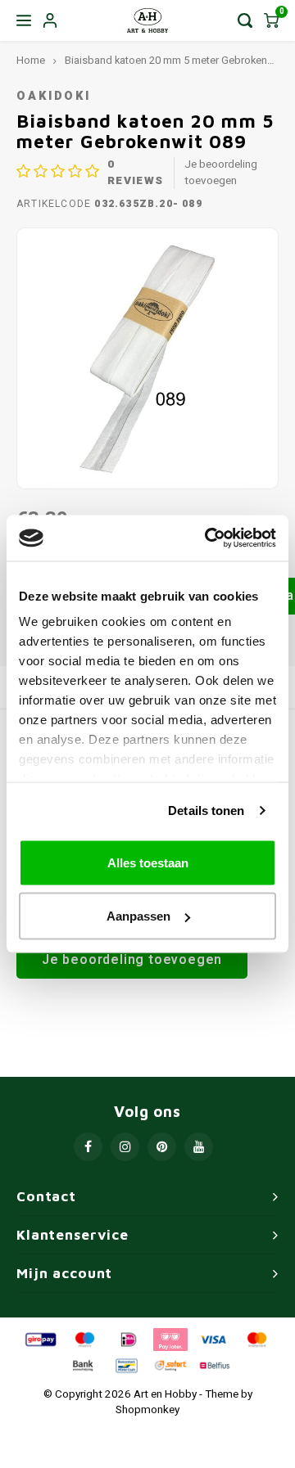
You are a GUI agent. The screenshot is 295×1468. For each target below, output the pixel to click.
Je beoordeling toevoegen (220, 172)
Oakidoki (53, 96)
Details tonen (206, 810)
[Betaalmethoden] (39, 1339)
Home (30, 60)
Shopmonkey (147, 1410)
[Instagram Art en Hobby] (125, 1147)
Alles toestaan (147, 862)
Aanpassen (138, 916)
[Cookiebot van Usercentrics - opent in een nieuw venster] (208, 538)
